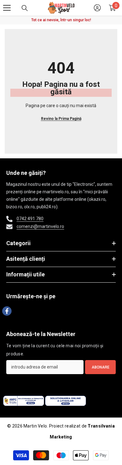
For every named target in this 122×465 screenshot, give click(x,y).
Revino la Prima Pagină (61, 118)
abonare (100, 367)
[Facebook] (7, 311)
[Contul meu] (97, 7)
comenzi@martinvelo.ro (40, 226)
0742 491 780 (30, 218)
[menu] (7, 8)
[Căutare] (24, 8)
